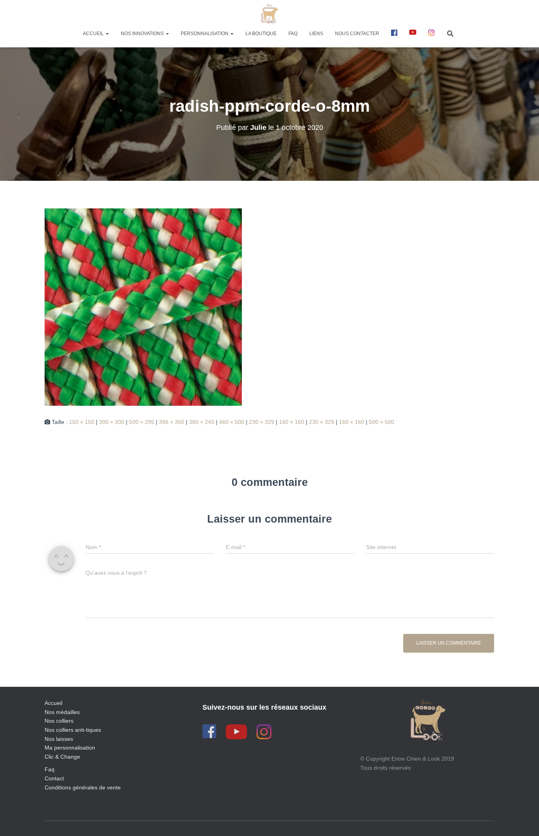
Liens (316, 33)
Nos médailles (62, 712)
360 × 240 (201, 422)
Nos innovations (143, 33)
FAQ (293, 33)
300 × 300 (111, 422)
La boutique (261, 33)
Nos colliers (59, 721)
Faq (49, 769)
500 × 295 (141, 422)
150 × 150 (81, 422)
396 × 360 (171, 422)
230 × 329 (261, 422)
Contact (54, 778)
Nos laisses (59, 739)
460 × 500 (231, 422)
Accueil (94, 33)
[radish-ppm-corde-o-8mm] (143, 307)
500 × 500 (381, 422)
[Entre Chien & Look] (269, 14)
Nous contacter (357, 33)
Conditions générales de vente (83, 787)
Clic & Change (62, 757)
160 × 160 (291, 422)
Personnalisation (205, 33)
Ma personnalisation (70, 747)
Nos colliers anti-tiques (73, 730)
